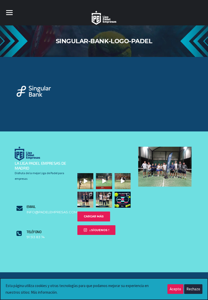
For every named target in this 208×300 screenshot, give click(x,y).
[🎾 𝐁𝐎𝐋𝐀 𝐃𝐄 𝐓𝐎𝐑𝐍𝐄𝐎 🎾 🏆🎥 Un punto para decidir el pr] (123, 181)
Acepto (175, 289)
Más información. (44, 292)
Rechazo (193, 289)
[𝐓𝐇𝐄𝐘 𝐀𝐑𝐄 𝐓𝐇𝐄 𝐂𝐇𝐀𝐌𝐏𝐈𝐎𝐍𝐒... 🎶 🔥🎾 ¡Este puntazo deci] (104, 181)
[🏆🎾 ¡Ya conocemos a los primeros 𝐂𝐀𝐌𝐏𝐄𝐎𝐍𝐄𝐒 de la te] (104, 200)
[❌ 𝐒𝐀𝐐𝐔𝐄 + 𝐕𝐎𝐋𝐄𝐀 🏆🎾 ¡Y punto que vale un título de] (85, 181)
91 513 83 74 (36, 237)
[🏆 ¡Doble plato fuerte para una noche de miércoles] (123, 200)
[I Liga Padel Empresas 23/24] (165, 166)
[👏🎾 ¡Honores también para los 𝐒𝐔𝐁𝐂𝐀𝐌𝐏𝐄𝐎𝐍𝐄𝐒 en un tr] (85, 200)
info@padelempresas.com (48, 212)
